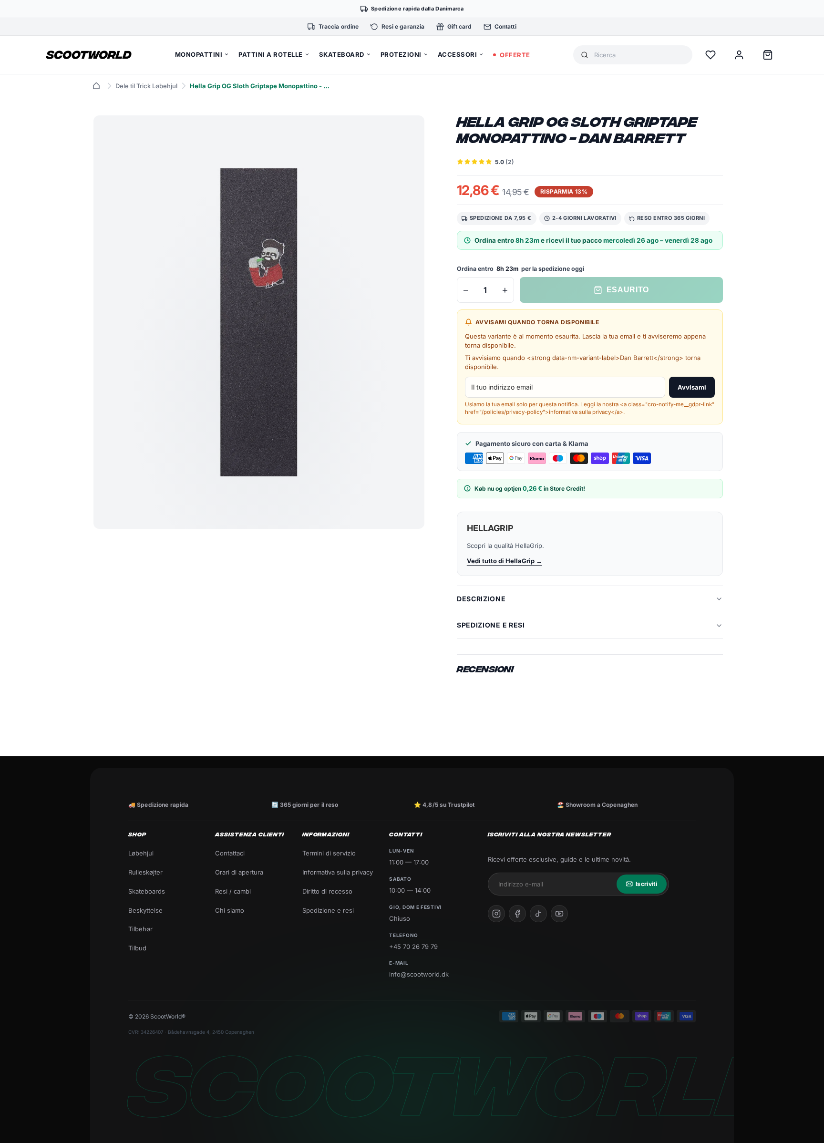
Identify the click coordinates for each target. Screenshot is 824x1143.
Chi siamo (229, 910)
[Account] (739, 54)
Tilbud (137, 948)
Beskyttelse (145, 910)
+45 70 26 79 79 (413, 946)
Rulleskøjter (145, 872)
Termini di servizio (329, 853)
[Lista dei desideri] (710, 54)
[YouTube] (559, 913)
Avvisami (692, 387)
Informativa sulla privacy (337, 872)
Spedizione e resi (328, 910)
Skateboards (146, 891)
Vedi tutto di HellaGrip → (504, 561)
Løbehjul (141, 853)
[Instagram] (496, 913)
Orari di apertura (239, 872)
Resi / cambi (233, 891)
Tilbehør (140, 929)
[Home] (96, 86)
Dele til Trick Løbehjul (146, 86)
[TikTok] (538, 913)
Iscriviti (646, 883)
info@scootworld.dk (419, 974)
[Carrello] (767, 54)
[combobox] (639, 55)
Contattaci (230, 853)
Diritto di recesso (327, 891)
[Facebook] (517, 913)
